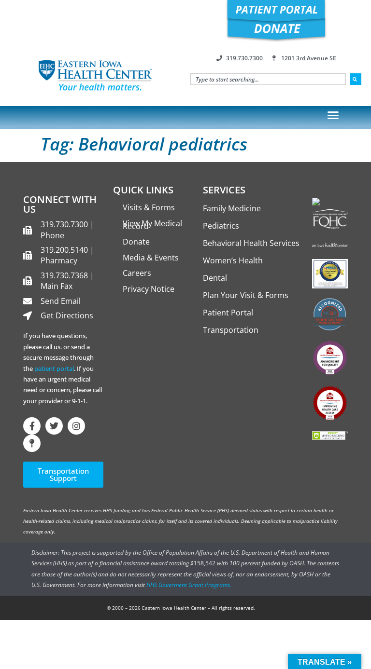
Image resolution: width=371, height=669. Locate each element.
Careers (137, 273)
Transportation (230, 330)
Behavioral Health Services (251, 243)
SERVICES (224, 189)
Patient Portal (228, 312)
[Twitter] (54, 426)
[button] (333, 115)
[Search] (355, 79)
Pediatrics (221, 225)
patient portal (54, 368)
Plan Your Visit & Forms (245, 295)
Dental (215, 278)
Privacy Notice (148, 289)
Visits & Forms (149, 207)
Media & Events (151, 257)
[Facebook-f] (32, 426)
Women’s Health (233, 260)
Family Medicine (232, 208)
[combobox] (268, 79)
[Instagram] (76, 426)
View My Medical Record (152, 225)
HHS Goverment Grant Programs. (188, 585)
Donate (136, 241)
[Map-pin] (32, 443)
